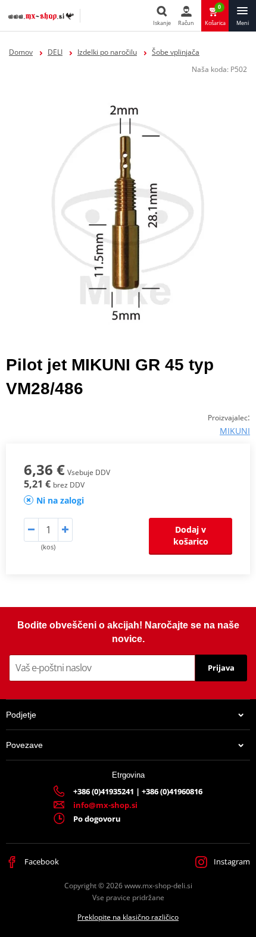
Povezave (24, 745)
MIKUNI (235, 430)
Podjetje (21, 714)
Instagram (231, 861)
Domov (21, 52)
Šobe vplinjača (175, 52)
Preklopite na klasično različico (128, 917)
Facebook (41, 861)
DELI (55, 52)
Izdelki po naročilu (107, 52)
